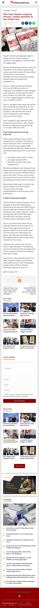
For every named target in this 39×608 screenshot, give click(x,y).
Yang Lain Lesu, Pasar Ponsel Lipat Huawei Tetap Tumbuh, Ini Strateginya (10, 290)
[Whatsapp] (33, 23)
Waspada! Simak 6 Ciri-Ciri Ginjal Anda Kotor (19, 535)
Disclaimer (12, 605)
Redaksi (27, 603)
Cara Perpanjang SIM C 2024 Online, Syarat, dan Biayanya (18, 552)
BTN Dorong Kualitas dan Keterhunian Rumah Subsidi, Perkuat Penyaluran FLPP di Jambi (10, 314)
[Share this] (22, 23)
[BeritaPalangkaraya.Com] (20, 2)
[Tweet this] (26, 23)
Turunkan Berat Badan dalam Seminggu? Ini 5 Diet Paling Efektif (20, 582)
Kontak (4, 605)
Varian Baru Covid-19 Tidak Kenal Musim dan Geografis (20, 529)
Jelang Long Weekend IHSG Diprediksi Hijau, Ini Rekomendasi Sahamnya (19, 564)
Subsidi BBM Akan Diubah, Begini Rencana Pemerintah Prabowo (29, 290)
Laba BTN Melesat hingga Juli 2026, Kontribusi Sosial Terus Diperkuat (28, 331)
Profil (21, 603)
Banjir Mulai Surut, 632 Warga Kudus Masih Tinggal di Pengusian (21, 546)
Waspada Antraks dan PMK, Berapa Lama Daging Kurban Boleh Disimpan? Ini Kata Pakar (20, 576)
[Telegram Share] (30, 23)
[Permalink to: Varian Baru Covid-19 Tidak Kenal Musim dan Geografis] (19, 515)
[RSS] (19, 280)
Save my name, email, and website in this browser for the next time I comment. (18, 395)
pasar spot (11, 63)
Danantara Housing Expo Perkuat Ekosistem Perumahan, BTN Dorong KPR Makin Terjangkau (28, 314)
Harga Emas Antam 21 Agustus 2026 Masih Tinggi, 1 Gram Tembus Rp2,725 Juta (28, 347)
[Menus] (3, 2)
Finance (5, 24)
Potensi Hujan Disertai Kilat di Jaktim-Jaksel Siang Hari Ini (19, 570)
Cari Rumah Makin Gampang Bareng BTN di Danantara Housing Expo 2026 (11, 331)
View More (19, 466)
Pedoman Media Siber (25, 605)
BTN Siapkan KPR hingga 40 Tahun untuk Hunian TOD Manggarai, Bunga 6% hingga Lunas (11, 347)
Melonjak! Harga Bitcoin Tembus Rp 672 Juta (19, 541)
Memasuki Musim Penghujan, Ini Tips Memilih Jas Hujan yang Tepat (18, 558)
